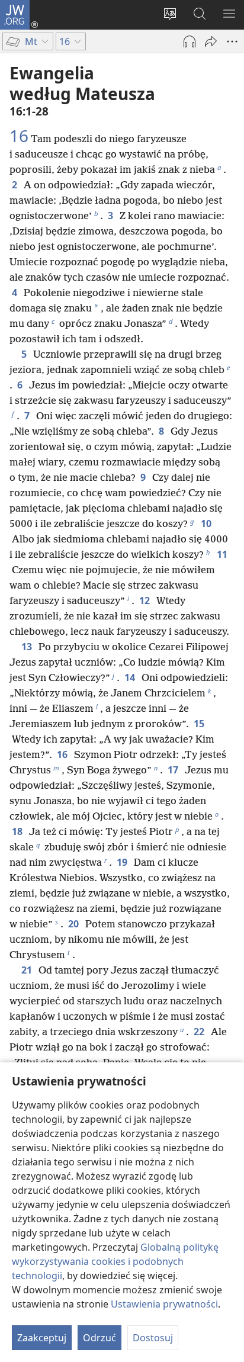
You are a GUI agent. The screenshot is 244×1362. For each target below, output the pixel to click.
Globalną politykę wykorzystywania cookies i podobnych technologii (115, 1261)
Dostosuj (153, 1337)
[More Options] (232, 41)
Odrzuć (99, 1337)
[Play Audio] (189, 41)
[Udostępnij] (210, 41)
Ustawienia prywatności (164, 1303)
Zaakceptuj (41, 1337)
